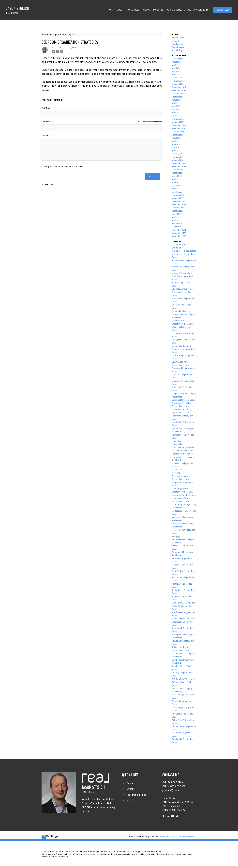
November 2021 (179, 230)
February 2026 (178, 81)
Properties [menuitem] (157, 10)
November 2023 (179, 166)
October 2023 (178, 169)
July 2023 (175, 179)
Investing (176, 473)
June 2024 (176, 144)
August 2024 (177, 138)
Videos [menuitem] (146, 10)
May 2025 (176, 109)
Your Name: (47, 108)
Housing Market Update (182, 454)
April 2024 (176, 151)
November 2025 (179, 90)
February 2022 (178, 223)
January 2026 (177, 84)
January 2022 (177, 227)
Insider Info (177, 469)
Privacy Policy (164, 837)
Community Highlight (181, 346)
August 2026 (177, 62)
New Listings (177, 44)
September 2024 (179, 135)
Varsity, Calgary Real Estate (184, 679)
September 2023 (179, 173)
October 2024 (178, 131)
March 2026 (177, 78)
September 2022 (179, 211)
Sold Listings (177, 50)
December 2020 (179, 233)
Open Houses (178, 47)
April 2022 (176, 220)
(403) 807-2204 (222, 10)
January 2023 (177, 198)
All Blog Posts (178, 38)
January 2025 (177, 122)
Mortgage (176, 536)
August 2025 (177, 100)
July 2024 (176, 141)
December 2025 (179, 87)
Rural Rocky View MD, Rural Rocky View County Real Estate (184, 606)
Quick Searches (200, 10)
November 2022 (179, 204)
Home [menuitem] (110, 10)
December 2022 (179, 201)
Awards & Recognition (182, 273)
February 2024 (178, 157)
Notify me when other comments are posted (63, 166)
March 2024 (177, 154)
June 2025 (176, 106)
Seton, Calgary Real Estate (184, 619)
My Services (133, 10)
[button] (222, 10)
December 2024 (179, 125)
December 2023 (179, 163)
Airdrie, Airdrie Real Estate (184, 251)
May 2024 (176, 147)
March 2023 (177, 192)
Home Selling (178, 444)
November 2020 (179, 236)
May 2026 (176, 71)
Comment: (46, 135)
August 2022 (177, 214)
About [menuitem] (120, 10)
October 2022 (178, 207)
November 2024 (179, 128)
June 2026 (176, 68)
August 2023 (177, 176)
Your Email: (47, 122)
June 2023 (176, 182)
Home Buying (178, 441)
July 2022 (175, 217)
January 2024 (177, 160)
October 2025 (178, 93)
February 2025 (178, 119)
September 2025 (179, 97)
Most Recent (177, 59)
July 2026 (176, 65)
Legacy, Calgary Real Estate (184, 495)
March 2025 (177, 116)
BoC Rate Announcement (183, 289)
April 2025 (176, 112)
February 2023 (178, 195)
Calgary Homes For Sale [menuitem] (179, 10)
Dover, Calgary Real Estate (184, 400)
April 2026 (176, 74)
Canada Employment (181, 311)
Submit (152, 176)
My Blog (175, 41)
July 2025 (175, 103)
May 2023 (176, 185)
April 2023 (176, 189)
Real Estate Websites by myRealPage (183, 837)
